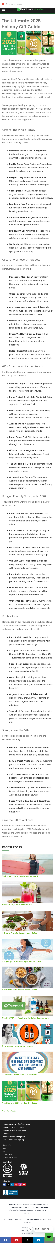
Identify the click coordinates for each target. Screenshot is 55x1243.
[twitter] (8, 1184)
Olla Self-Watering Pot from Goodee (28, 560)
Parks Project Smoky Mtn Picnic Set (27, 397)
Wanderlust (15, 320)
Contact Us (7, 1145)
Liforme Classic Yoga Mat (22, 450)
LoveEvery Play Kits (19, 204)
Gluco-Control (17, 293)
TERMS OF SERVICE (28, 1230)
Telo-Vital (14, 711)
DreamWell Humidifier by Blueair (26, 334)
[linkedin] (12, 1184)
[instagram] (20, 1184)
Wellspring (14, 244)
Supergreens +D (17, 190)
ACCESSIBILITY (27, 1233)
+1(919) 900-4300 (23, 1124)
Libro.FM (13, 587)
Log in (5, 1151)
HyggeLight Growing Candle (24, 230)
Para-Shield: (15, 530)
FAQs (4, 1148)
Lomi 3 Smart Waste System (24, 760)
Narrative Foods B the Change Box (27, 150)
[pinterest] (16, 1184)
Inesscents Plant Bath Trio (22, 276)
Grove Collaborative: (20, 600)
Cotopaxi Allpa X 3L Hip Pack (24, 383)
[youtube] (24, 1184)
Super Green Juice (18, 663)
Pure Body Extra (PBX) (20, 637)
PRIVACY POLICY (28, 1228)
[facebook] (4, 1184)
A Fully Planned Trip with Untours (26, 787)
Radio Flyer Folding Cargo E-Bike (26, 801)
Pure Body (14, 574)
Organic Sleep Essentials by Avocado (28, 694)
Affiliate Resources (10, 1157)
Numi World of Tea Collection (24, 547)
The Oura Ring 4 (17, 463)
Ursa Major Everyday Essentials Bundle (29, 307)
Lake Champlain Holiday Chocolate (27, 677)
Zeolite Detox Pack (19, 164)
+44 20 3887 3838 (19, 1130)
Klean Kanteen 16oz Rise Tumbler (26, 513)
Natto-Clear (15, 350)
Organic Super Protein (20, 477)
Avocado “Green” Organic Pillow (26, 217)
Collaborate (7, 1154)
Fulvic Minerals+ (17, 410)
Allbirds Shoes (16, 423)
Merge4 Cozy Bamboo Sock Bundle (27, 177)
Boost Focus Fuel (18, 437)
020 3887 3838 (18, 1127)
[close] (53, 2)
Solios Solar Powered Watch (24, 774)
